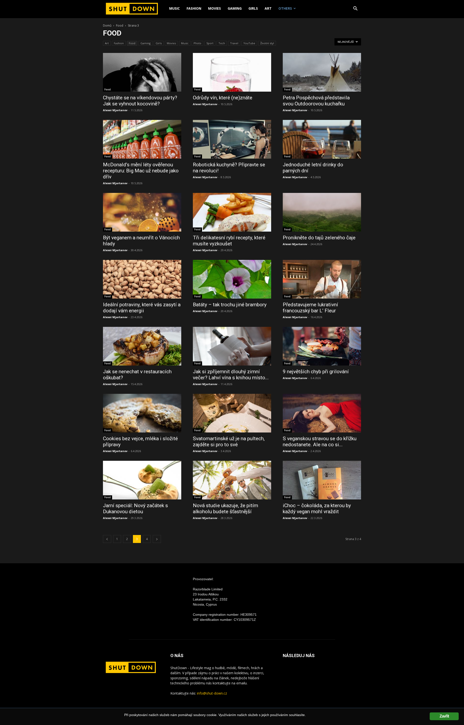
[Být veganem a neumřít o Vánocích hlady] (142, 212)
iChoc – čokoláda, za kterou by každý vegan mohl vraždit (317, 508)
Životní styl (267, 43)
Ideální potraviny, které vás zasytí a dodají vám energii (142, 308)
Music (174, 8)
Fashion (194, 8)
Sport (209, 43)
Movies (214, 8)
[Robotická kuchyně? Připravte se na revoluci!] (232, 139)
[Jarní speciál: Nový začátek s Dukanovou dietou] (142, 480)
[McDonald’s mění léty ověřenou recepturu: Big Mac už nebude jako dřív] (142, 139)
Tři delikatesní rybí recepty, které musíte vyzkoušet (229, 241)
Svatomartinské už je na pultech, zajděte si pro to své (229, 441)
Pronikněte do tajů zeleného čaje (319, 238)
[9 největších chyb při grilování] (322, 346)
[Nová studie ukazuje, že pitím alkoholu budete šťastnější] (232, 480)
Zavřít (444, 716)
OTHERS (285, 8)
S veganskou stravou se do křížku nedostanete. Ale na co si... (319, 441)
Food (119, 25)
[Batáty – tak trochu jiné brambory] (232, 279)
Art (268, 8)
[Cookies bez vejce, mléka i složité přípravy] (142, 413)
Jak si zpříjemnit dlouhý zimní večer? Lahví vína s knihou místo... (231, 375)
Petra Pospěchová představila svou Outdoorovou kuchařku (316, 101)
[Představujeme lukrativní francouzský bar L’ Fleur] (322, 279)
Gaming (235, 8)
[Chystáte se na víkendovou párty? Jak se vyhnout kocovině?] (142, 72)
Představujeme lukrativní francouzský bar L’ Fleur (310, 308)
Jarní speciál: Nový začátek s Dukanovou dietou (135, 508)
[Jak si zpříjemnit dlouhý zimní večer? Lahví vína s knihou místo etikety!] (232, 346)
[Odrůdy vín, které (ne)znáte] (232, 72)
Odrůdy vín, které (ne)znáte (222, 98)
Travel (234, 43)
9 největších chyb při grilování (316, 371)
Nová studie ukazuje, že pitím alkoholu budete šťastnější (225, 508)
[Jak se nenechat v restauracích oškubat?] (142, 346)
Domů (107, 25)
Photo (197, 43)
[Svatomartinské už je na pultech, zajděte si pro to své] (232, 413)
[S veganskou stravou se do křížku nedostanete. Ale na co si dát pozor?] (322, 413)
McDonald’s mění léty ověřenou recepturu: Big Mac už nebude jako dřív (141, 171)
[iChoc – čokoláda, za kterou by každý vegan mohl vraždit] (322, 480)
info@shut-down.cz (212, 693)
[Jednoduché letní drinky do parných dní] (322, 139)
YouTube (249, 43)
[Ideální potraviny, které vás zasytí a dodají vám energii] (142, 279)
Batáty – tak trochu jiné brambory (230, 305)
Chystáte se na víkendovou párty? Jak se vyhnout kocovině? (140, 101)
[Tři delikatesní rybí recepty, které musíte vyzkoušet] (232, 212)
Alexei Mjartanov (115, 110)
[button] (355, 9)
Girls (253, 8)
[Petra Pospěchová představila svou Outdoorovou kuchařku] (322, 72)
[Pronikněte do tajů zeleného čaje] (322, 212)
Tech (221, 43)
